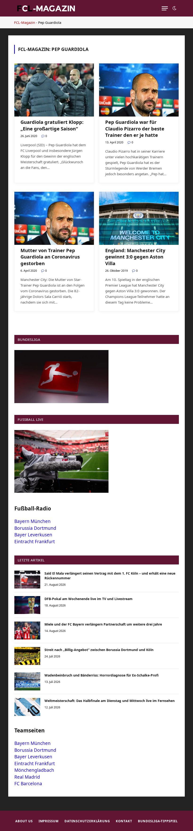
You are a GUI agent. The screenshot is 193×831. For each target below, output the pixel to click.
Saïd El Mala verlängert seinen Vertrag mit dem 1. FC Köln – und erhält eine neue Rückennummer (109, 575)
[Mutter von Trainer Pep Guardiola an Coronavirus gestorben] (54, 218)
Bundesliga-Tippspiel (157, 821)
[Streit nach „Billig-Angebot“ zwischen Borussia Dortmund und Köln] (27, 656)
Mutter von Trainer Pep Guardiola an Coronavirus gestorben (50, 256)
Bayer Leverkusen (33, 535)
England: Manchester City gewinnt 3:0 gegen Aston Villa (135, 256)
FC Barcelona (28, 784)
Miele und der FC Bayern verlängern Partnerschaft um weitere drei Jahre (103, 624)
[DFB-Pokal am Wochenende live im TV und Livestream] (27, 605)
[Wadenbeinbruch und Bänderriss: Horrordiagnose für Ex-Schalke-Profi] (27, 681)
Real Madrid (27, 777)
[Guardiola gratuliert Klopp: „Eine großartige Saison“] (54, 90)
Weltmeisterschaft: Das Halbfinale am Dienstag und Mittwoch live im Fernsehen (109, 700)
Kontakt (124, 821)
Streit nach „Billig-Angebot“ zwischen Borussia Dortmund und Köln (98, 649)
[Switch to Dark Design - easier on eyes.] (174, 8)
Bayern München (32, 521)
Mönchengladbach (34, 770)
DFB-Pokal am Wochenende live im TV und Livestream (88, 599)
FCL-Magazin (24, 22)
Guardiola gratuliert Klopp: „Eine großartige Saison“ (52, 125)
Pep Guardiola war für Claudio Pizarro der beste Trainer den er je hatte (134, 128)
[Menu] (165, 8)
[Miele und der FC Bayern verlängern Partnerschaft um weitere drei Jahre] (27, 630)
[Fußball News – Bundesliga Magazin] (45, 8)
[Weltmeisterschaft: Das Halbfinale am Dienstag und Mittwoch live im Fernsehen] (27, 707)
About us (23, 821)
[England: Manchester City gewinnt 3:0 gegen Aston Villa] (139, 218)
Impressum (49, 821)
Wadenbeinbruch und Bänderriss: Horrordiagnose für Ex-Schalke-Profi (101, 675)
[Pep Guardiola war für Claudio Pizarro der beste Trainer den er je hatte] (139, 90)
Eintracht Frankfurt (34, 542)
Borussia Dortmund (35, 528)
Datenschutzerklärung (87, 821)
